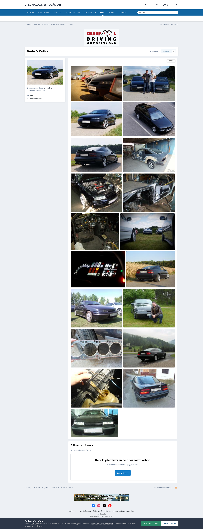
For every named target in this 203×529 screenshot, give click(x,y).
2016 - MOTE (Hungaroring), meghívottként (88, 95)
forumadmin (47, 88)
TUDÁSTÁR (57, 12)
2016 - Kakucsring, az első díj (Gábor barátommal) (144, 95)
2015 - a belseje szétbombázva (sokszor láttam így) (91, 244)
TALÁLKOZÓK (90, 12)
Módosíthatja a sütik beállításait (101, 524)
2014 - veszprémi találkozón (133, 244)
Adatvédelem (85, 511)
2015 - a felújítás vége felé (82, 207)
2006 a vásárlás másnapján (135, 402)
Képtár (102, 12)
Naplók (111, 12)
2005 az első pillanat (80, 431)
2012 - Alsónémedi (79, 322)
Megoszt (154, 51)
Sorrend (171, 61)
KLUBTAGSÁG (43, 12)
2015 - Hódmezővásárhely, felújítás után (87, 131)
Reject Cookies (170, 523)
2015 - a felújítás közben (134, 207)
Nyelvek (71, 511)
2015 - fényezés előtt (133, 167)
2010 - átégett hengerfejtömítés (84, 362)
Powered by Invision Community (101, 516)
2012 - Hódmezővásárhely (138, 282)
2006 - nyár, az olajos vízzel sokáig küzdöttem (90, 402)
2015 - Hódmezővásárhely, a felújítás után (88, 167)
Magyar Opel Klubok (73, 12)
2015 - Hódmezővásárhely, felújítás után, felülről (143, 131)
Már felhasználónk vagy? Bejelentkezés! (161, 5)
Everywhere (166, 12)
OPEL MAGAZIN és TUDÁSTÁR (43, 4)
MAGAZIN (30, 12)
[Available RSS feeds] (176, 487)
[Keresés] (175, 12)
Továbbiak (122, 12)
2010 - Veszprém (131, 322)
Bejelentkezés (122, 473)
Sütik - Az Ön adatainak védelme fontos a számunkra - (114, 511)
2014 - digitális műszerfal (82, 282)
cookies (33, 524)
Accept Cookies (151, 523)
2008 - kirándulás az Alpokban (136, 362)
